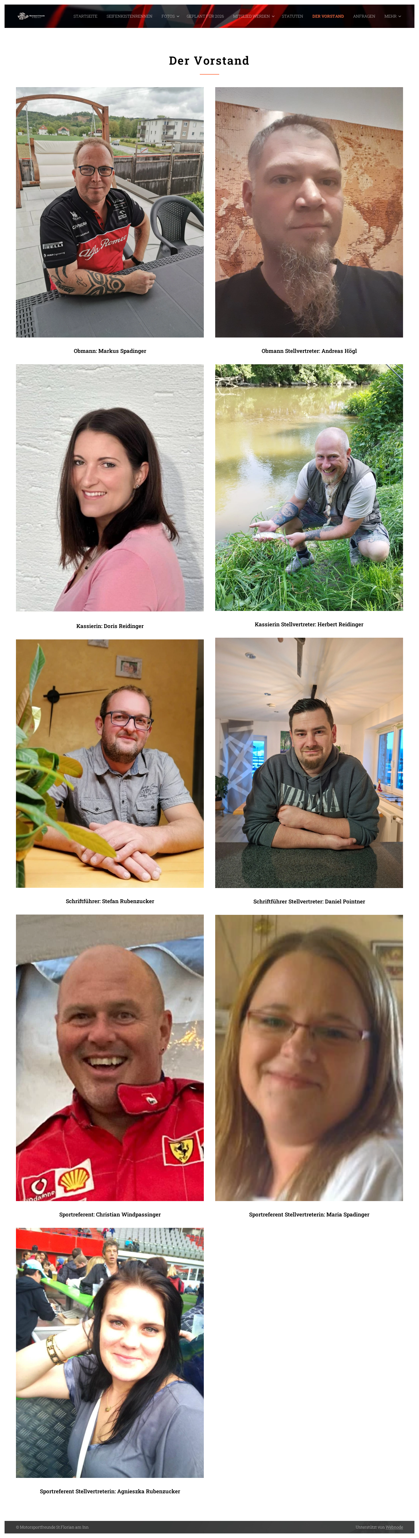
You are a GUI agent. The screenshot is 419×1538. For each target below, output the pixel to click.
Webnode (394, 1527)
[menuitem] (87, 16)
